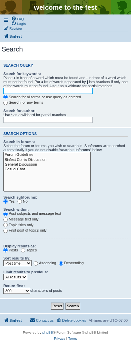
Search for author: (19, 111)
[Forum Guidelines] (47, 154)
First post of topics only (28, 230)
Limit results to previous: (25, 272)
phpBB (47, 332)
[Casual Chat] (47, 169)
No (25, 201)
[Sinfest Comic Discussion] (47, 160)
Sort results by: (17, 258)
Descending (74, 263)
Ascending (47, 263)
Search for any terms (26, 102)
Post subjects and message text (35, 213)
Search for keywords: (22, 74)
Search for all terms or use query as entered (45, 97)
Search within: (16, 209)
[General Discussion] (47, 164)
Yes (12, 201)
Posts (13, 250)
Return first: (14, 286)
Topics (31, 250)
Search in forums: (19, 142)
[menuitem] (17, 18)
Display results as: (19, 246)
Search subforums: (20, 197)
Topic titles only (21, 225)
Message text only (24, 219)
